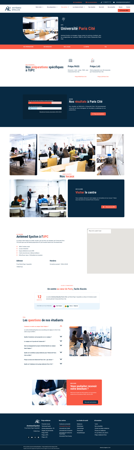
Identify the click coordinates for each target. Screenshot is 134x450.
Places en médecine (100, 430)
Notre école (39, 7)
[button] (44, 326)
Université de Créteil (64, 428)
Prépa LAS (44, 437)
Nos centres (64, 7)
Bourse (120, 7)
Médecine (79, 424)
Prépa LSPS (45, 435)
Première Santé (46, 424)
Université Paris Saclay (65, 436)
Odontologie (80, 428)
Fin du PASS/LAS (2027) (101, 432)
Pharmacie (80, 430)
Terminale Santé (46, 426)
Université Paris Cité (64, 426)
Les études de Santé (78, 7)
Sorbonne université (64, 424)
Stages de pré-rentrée (47, 430)
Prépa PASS (45, 432)
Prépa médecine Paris (101, 435)
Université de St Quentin (65, 430)
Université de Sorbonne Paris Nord (65, 433)
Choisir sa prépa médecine (102, 428)
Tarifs (96, 424)
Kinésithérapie (81, 432)
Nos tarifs (101, 7)
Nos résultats (91, 7)
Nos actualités (111, 7)
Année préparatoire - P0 (48, 428)
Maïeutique (80, 426)
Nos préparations (51, 7)
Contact (128, 7)
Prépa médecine (45, 420)
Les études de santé (82, 420)
